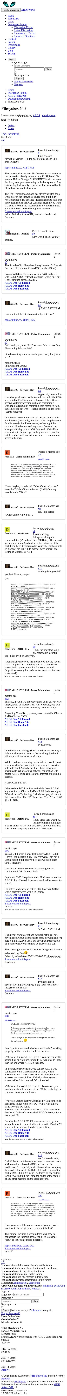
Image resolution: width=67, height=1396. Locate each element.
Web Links (13, 18)
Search (11, 42)
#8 (39, 508)
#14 (35, 816)
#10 (40, 568)
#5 (6, 342)
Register (18, 84)
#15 (7, 851)
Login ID (7, 1294)
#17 (40, 978)
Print (16, 133)
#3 (6, 262)
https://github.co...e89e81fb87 (20, 320)
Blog (10, 50)
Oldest (11, 125)
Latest (11, 128)
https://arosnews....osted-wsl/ (19, 1245)
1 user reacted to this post (18, 903)
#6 (39, 391)
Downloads (14, 44)
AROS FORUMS (17, 95)
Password (7, 1297)
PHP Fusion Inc (39, 1375)
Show (48, 69)
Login (11, 59)
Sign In (19, 78)
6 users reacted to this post (18, 211)
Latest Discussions (23, 30)
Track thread (7, 133)
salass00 (5, 1288)
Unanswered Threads (25, 33)
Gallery (11, 47)
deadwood (59, 1285)
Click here (36, 1310)
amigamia (48, 1285)
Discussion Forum (17, 24)
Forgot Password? (23, 81)
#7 (39, 454)
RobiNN (5, 1378)
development (48, 115)
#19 (40, 1155)
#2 (33, 234)
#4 (39, 305)
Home (11, 15)
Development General (19, 98)
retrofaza (36, 1288)
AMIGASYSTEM (20, 1288)
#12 (7, 698)
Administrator (20, 1282)
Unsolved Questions (24, 36)
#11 (34, 647)
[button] (49, 308)
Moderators (34, 1282)
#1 (39, 153)
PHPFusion (20, 1381)
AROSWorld (28, 9)
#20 (40, 1195)
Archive (5, 1369)
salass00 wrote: (44, 459)
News (11, 21)
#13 (40, 741)
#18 (7, 1016)
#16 (40, 926)
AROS (36, 115)
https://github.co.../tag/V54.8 (19, 167)
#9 (34, 531)
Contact (12, 39)
